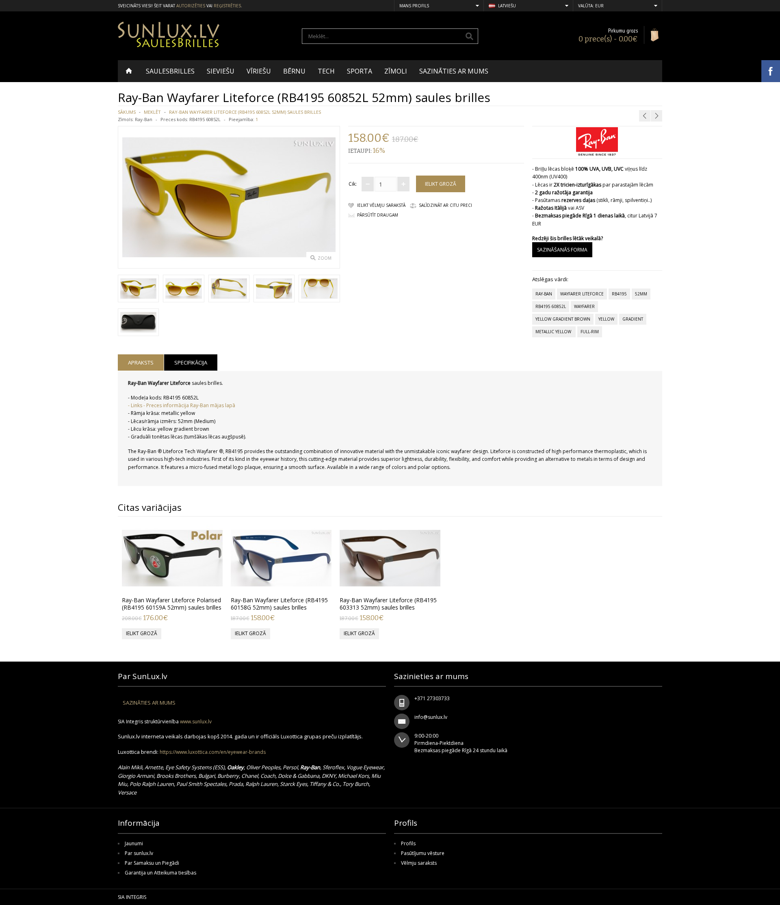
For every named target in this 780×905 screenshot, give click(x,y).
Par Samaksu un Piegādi (152, 862)
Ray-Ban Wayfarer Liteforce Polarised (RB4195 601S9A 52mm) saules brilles (171, 603)
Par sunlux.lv (139, 853)
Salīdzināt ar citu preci (445, 205)
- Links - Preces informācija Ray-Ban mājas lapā (181, 405)
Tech (326, 71)
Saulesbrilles (170, 71)
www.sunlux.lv (196, 721)
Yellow (606, 319)
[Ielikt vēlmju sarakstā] (200, 583)
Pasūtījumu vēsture (422, 853)
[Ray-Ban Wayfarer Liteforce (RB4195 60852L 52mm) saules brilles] (138, 289)
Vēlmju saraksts (419, 862)
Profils (408, 843)
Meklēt (152, 112)
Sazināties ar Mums (149, 702)
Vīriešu (259, 71)
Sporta (359, 71)
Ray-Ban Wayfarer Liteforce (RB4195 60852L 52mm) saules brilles (245, 112)
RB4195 (619, 294)
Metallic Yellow (553, 331)
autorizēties (190, 6)
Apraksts (141, 362)
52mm (641, 294)
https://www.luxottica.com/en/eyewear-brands (213, 752)
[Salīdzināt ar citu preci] (213, 583)
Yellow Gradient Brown (562, 319)
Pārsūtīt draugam (377, 215)
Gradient (632, 319)
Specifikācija (190, 362)
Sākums (127, 112)
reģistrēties (227, 6)
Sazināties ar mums (453, 71)
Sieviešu (220, 71)
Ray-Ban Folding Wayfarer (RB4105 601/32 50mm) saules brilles (623, 96)
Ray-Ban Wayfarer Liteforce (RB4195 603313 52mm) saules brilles (388, 603)
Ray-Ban (143, 119)
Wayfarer (584, 306)
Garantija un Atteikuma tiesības (160, 872)
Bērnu (294, 71)
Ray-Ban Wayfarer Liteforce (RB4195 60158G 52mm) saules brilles (279, 603)
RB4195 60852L (550, 306)
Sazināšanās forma (562, 249)
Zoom (325, 258)
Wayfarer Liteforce (582, 294)
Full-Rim (590, 331)
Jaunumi (134, 843)
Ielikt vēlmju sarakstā (381, 205)
